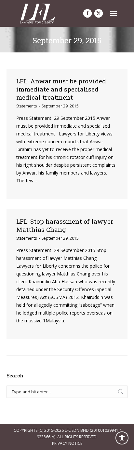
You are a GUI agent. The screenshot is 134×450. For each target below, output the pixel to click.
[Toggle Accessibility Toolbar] (122, 438)
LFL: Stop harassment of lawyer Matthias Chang (64, 225)
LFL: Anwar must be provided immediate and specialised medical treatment (61, 89)
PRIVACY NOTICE (67, 443)
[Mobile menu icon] (113, 13)
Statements (26, 106)
